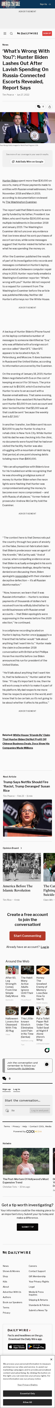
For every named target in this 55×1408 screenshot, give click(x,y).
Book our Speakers (12, 1302)
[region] (27, 1381)
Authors (7, 1297)
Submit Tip (28, 1227)
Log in (45, 947)
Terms (6, 1307)
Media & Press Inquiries (36, 1293)
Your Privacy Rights (39, 1281)
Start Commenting (27, 936)
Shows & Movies (11, 1271)
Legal (32, 1286)
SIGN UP (47, 33)
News (6, 1266)
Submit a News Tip (38, 1310)
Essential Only (27, 1393)
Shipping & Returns (38, 1300)
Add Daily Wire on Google (29, 161)
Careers (33, 1266)
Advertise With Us (12, 1292)
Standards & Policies (39, 1305)
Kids (5, 1281)
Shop (5, 1276)
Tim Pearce (8, 94)
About (6, 1286)
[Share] (50, 107)
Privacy (6, 1312)
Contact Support (37, 1271)
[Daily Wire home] (27, 33)
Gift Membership (37, 1276)
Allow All (27, 1402)
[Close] (51, 1359)
